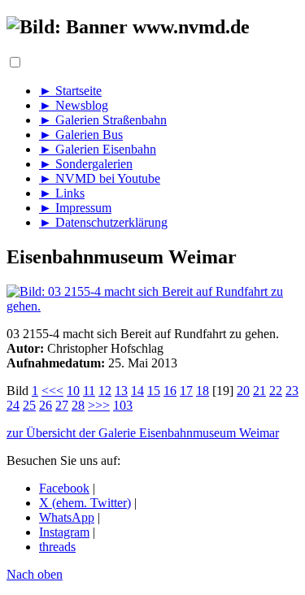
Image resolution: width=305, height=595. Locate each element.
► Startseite (70, 91)
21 (259, 390)
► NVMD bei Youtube (99, 178)
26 (45, 405)
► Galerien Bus (81, 134)
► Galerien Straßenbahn (103, 120)
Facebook (64, 488)
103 (123, 405)
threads (57, 547)
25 (29, 405)
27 (61, 405)
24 (13, 405)
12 (104, 390)
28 (78, 405)
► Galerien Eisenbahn (97, 149)
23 (291, 390)
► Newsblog (73, 105)
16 (169, 390)
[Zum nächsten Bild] (152, 306)
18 (202, 390)
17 (186, 390)
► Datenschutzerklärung (103, 222)
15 (153, 390)
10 (73, 390)
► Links (62, 193)
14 (137, 390)
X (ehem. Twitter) (85, 503)
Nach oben (35, 574)
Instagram (64, 532)
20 (243, 390)
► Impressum (75, 208)
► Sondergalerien (86, 164)
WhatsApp (66, 517)
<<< (52, 390)
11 (89, 390)
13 (121, 390)
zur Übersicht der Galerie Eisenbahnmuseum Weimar (143, 433)
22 (275, 390)
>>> (99, 405)
